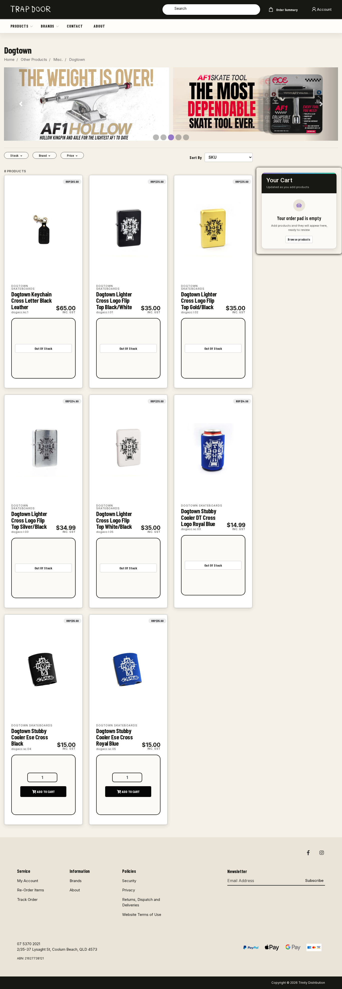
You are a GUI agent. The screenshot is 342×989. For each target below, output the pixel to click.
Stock (14, 155)
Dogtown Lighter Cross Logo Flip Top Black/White (114, 300)
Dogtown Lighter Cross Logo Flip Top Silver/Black (29, 520)
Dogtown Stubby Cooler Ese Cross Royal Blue (114, 737)
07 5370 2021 (28, 943)
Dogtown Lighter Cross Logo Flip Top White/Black (114, 520)
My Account (27, 880)
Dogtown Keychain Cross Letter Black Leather (31, 300)
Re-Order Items (30, 890)
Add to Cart (45, 791)
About (99, 26)
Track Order (27, 899)
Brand (43, 155)
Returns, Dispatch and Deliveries (141, 902)
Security (129, 880)
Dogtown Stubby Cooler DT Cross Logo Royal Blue (198, 517)
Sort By (196, 157)
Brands (47, 26)
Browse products (299, 239)
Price (71, 155)
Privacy (128, 890)
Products (20, 26)
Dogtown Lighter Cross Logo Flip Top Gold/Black (199, 300)
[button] (32, 26)
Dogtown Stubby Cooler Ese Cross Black (29, 737)
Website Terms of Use (141, 914)
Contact (75, 26)
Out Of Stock (43, 348)
